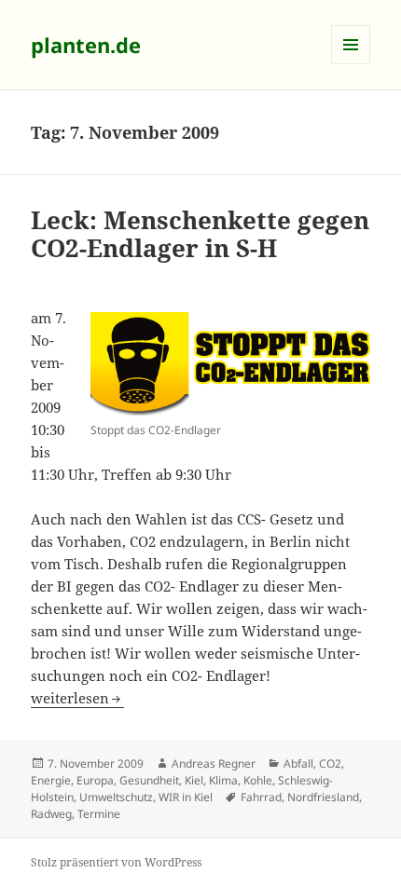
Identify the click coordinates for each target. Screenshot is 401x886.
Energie (51, 780)
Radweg (51, 814)
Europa (95, 780)
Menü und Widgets (351, 63)
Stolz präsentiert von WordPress (116, 862)
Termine (98, 814)
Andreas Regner (214, 763)
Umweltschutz (116, 797)
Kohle (257, 780)
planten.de (86, 45)
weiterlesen (77, 697)
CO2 (330, 763)
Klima (223, 780)
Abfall (298, 763)
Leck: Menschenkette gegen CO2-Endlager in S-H (200, 234)
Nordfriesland (323, 797)
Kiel (194, 780)
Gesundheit (149, 780)
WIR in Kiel (186, 797)
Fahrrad (261, 797)
